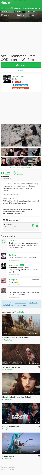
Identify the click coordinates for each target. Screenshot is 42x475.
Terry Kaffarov (18, 76)
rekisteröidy (33, 303)
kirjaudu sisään (20, 303)
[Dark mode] (35, 8)
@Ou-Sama (13, 268)
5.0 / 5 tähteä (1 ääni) (6, 178)
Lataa (22, 65)
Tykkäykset (20, 174)
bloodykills (13, 280)
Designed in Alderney (8, 467)
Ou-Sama (12, 255)
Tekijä (21, 265)
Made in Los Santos (7, 469)
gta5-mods (13, 240)
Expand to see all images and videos (21, 168)
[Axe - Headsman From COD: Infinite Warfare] (21, 135)
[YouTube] (16, 78)
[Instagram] (13, 78)
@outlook (22, 270)
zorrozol (12, 290)
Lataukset (8, 174)
